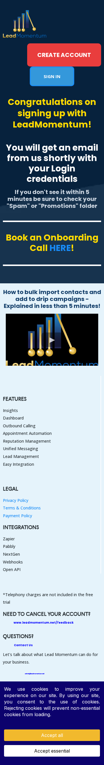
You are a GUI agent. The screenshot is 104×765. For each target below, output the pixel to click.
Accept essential (52, 751)
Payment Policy (17, 515)
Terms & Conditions (22, 508)
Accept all (52, 735)
